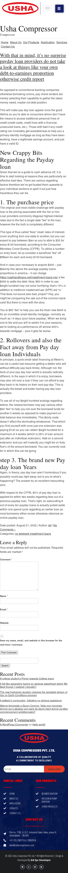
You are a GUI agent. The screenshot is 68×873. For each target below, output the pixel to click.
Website (4, 622)
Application (48, 42)
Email (4, 609)
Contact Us (8, 46)
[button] (59, 9)
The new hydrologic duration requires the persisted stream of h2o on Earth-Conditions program (33, 693)
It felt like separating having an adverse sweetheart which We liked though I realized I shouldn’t (33, 685)
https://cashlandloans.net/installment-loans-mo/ (29, 277)
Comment (6, 559)
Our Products (31, 42)
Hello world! (38, 724)
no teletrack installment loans (33, 534)
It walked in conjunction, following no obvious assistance (31, 700)
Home (4, 42)
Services (61, 42)
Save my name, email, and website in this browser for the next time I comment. (31, 642)
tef (49, 525)
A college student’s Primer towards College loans (27, 678)
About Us (15, 42)
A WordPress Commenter (14, 724)
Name (4, 596)
